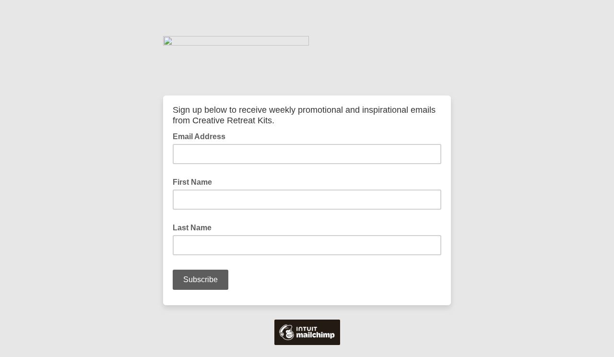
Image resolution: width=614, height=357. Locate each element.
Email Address (202, 136)
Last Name (192, 228)
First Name (192, 182)
